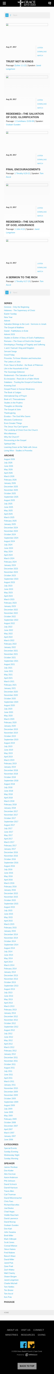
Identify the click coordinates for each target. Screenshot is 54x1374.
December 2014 (11, 934)
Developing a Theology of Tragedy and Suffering (24, 344)
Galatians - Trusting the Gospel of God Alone (23, 382)
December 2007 (11, 1126)
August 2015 (9, 907)
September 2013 (11, 986)
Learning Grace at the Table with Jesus (20, 447)
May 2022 (8, 633)
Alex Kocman (10, 1174)
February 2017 (10, 845)
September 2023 (11, 579)
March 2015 (9, 924)
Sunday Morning (11, 1158)
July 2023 (8, 586)
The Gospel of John (12, 409)
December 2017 (11, 811)
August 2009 (9, 1105)
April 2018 (8, 798)
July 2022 (8, 627)
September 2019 (11, 739)
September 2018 (11, 780)
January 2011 (10, 1085)
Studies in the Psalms (13, 403)
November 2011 (11, 1061)
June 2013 (8, 996)
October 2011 (10, 1064)
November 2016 (11, 856)
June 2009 (8, 1112)
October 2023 (10, 575)
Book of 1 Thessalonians (14, 399)
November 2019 (11, 733)
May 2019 (8, 753)
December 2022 (11, 610)
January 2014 (10, 972)
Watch (40, 56)
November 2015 (11, 897)
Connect (38, 1330)
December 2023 (11, 568)
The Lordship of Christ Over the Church (21, 430)
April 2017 (8, 839)
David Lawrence (11, 1218)
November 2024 (11, 531)
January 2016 (10, 890)
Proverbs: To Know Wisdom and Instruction (22, 358)
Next (15, 15)
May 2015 (8, 917)
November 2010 (11, 1088)
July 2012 (8, 1033)
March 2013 (9, 1006)
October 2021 (10, 657)
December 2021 (11, 651)
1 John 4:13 (20, 229)
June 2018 (8, 791)
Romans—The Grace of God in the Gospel (22, 341)
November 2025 (11, 490)
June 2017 (8, 832)
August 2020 (9, 705)
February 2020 (10, 722)
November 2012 (11, 1020)
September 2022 (11, 620)
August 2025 (9, 500)
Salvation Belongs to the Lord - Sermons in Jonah (25, 324)
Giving (41, 1335)
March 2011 (9, 1081)
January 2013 (10, 1013)
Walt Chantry (9, 1273)
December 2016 (11, 852)
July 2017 (8, 828)
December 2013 (11, 975)
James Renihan (11, 1167)
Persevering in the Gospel (15, 440)
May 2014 (8, 958)
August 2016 (9, 866)
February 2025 (10, 521)
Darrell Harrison (11, 1188)
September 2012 (11, 1027)
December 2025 (11, 486)
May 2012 (8, 1040)
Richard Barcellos (11, 1205)
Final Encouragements (23, 169)
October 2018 (10, 777)
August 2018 (9, 784)
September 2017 (11, 821)
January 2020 (10, 726)
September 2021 (11, 661)
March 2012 (9, 1047)
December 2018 (11, 770)
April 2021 (8, 678)
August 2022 (9, 623)
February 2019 (10, 763)
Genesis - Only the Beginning (16, 307)
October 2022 (10, 616)
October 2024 (10, 534)
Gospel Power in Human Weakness (19, 389)
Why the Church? (11, 437)
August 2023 (9, 582)
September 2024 (11, 538)
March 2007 (9, 1133)
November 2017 (11, 815)
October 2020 (10, 698)
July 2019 (8, 746)
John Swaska (10, 1232)
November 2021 (11, 654)
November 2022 (11, 613)
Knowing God (10, 385)
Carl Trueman (10, 1194)
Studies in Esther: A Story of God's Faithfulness (24, 338)
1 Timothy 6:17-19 (22, 281)
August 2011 (9, 1068)
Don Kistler (9, 1170)
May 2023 (8, 592)
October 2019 (10, 736)
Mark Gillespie (10, 1239)
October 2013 (10, 982)
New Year (8, 317)
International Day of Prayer (15, 396)
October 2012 (10, 1023)
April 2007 (8, 1129)
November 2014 (11, 938)
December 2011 (11, 1057)
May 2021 (8, 674)
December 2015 (11, 893)
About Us (12, 1330)
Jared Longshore (11, 1280)
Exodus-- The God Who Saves (17, 416)
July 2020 (8, 709)
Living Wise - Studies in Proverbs (18, 450)
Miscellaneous (10, 433)
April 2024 (8, 555)
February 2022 (10, 644)
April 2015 (8, 921)
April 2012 (8, 1044)
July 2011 (8, 1071)
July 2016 (8, 869)
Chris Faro (8, 1201)
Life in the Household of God (16, 368)
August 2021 (9, 664)
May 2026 (8, 469)
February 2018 (10, 804)
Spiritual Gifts (9, 444)
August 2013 (9, 989)
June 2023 (8, 589)
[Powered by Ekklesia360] (31, 1354)
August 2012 (9, 1030)
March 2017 (9, 842)
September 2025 (11, 497)
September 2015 (11, 904)
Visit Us (25, 1330)
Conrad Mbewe (10, 1246)
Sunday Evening (11, 1151)
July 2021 (8, 668)
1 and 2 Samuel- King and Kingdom (19, 348)
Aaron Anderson (11, 1177)
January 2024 (10, 565)
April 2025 (8, 514)
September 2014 (11, 945)
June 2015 (8, 914)
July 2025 (8, 504)
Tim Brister (8, 1290)
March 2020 (9, 719)
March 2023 (9, 599)
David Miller (9, 1259)
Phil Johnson (9, 1181)
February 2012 (10, 1050)
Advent (7, 321)
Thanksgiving (9, 413)
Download (42, 52)
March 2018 (9, 801)
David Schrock (10, 1184)
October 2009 (10, 1098)
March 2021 (9, 681)
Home (6, 1313)
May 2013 (8, 999)
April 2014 (8, 962)
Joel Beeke (9, 1208)
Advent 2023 (9, 334)
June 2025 (8, 507)
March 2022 (9, 640)
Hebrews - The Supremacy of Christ (19, 310)
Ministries (11, 1335)
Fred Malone (9, 1252)
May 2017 (8, 835)
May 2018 (8, 794)
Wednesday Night (11, 1155)
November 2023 (11, 572)
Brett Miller (8, 1235)
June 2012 (8, 1037)
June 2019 (8, 750)
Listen (40, 48)
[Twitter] (31, 1344)
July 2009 (8, 1109)
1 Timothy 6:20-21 (22, 173)
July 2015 (8, 910)
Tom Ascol (8, 1293)
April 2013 (8, 1003)
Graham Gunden (13, 124)
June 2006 (8, 1139)
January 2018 (10, 808)
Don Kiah (8, 1229)
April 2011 (8, 1078)
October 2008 (10, 1122)
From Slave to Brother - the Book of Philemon (23, 365)
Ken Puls (8, 1297)
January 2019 (10, 767)
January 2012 (10, 1054)
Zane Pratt (8, 1266)
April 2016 (8, 880)
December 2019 (11, 729)
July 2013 (8, 992)
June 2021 (8, 671)
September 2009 (11, 1102)
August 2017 (9, 825)
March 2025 (9, 517)
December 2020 (11, 692)
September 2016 (11, 862)
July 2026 (8, 463)
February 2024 (10, 562)
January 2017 (10, 849)
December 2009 (11, 1092)
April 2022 (8, 637)
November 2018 (11, 774)
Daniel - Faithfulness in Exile (16, 331)
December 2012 (11, 1016)
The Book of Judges (12, 392)
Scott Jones (9, 1242)
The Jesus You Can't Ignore (16, 426)
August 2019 (9, 743)
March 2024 (9, 558)
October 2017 (10, 818)
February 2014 (10, 968)
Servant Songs (10, 351)
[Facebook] (23, 1344)
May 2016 (8, 876)
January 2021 (10, 688)
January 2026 (10, 483)
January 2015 (10, 931)
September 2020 (11, 702)
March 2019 (9, 760)
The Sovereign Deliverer (14, 372)
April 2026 (8, 473)
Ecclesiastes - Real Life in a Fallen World (21, 379)
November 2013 (11, 979)
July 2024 (8, 545)
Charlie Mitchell (10, 1283)
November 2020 (11, 695)
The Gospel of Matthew (14, 327)
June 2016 (8, 873)
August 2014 (9, 948)
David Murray (10, 1222)
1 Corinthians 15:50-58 (24, 121)
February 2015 (10, 927)
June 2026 (8, 466)
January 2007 (10, 1136)
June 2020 (8, 712)
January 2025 (10, 524)
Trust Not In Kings (19, 61)
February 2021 (10, 685)
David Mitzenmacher (13, 1198)
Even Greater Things (13, 423)
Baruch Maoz (10, 1256)
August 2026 (9, 459)
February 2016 (10, 886)
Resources (28, 1335)
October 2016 (10, 859)
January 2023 (10, 606)
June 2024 (8, 548)
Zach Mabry (9, 1270)
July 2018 (8, 787)
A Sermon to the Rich (21, 277)
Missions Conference (13, 420)
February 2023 (10, 603)
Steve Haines (10, 1249)
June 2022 (8, 630)
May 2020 (8, 715)
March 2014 (9, 965)
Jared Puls (8, 1263)
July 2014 (8, 951)
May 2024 (8, 551)
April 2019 (8, 757)
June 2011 (8, 1074)
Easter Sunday (10, 314)
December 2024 (11, 527)
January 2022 (10, 647)
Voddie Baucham (11, 1215)
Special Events (10, 1148)
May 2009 (8, 1115)
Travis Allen (9, 1191)
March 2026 (9, 476)
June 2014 (8, 955)
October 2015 (10, 900)
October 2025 (10, 493)
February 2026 (10, 480)
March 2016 (9, 883)
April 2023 (8, 596)
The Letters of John (12, 362)
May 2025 (8, 510)
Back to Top (27, 1366)
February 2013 (10, 1009)
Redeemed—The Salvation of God (18, 375)
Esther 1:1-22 (20, 65)
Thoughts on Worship (13, 406)
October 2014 (10, 941)
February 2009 (10, 1119)
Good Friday (9, 355)
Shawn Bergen (10, 1276)
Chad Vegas (9, 1211)
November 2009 (11, 1095)
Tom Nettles (9, 1287)
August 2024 (9, 541)
